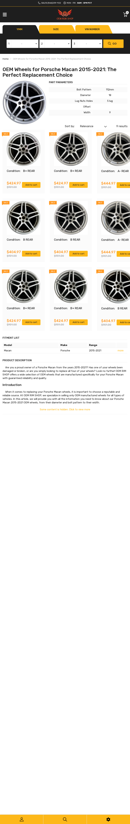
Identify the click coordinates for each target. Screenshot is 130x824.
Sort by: (70, 126)
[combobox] (22, 43)
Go (115, 43)
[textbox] (22, 43)
